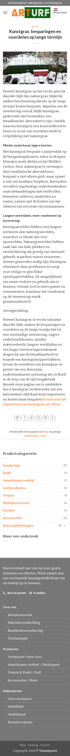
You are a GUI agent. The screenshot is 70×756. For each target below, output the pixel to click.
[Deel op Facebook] (24, 418)
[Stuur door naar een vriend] (38, 418)
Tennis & (15, 672)
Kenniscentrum (20, 722)
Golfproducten (14, 488)
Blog (35, 26)
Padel (7, 473)
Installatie (16, 706)
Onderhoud (16, 714)
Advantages (31, 435)
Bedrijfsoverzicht (20, 615)
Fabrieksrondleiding (24, 623)
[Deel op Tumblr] (52, 418)
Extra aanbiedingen (18, 525)
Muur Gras (34, 657)
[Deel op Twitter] (31, 418)
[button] (5, 12)
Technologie (18, 638)
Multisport (51, 665)
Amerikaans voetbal (18, 480)
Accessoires (12, 518)
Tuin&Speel (16, 657)
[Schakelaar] (64, 525)
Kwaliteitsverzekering (25, 630)
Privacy (45, 745)
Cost (43, 435)
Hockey (9, 510)
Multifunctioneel (16, 503)
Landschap (11, 465)
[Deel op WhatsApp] (17, 418)
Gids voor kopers (20, 699)
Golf (38, 672)
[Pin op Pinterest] (45, 418)
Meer (34, 680)
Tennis (8, 495)
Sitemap (33, 745)
